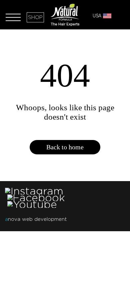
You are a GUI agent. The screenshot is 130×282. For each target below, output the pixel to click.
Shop (35, 17)
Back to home (65, 147)
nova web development (36, 219)
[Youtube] (32, 204)
